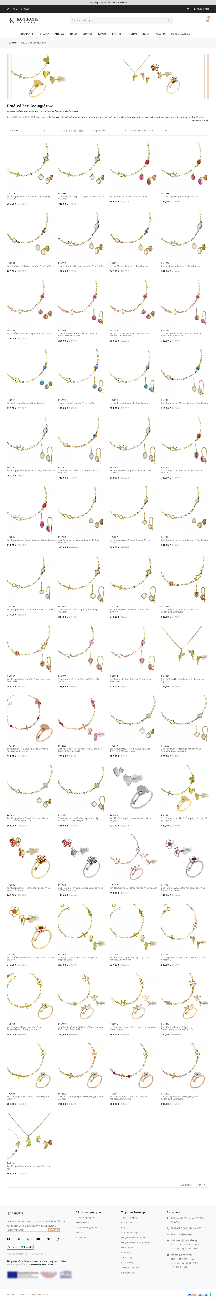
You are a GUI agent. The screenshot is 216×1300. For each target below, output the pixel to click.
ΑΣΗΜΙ (133, 33)
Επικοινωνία (127, 1222)
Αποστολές (126, 1258)
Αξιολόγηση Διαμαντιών (132, 1232)
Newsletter (81, 1237)
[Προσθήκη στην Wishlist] (50, 147)
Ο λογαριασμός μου (85, 1217)
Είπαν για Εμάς (128, 1273)
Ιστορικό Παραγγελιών (86, 1227)
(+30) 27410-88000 (192, 1228)
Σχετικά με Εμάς (129, 1217)
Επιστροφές (127, 1263)
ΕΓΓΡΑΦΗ (54, 1230)
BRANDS (88, 33)
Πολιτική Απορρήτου (17, 1254)
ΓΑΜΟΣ (102, 33)
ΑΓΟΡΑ (31, 185)
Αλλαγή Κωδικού (83, 1222)
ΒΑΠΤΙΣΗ (117, 33)
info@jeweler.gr (185, 1234)
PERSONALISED (180, 33)
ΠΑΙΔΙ (73, 33)
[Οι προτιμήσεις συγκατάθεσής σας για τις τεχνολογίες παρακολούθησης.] (211, 1295)
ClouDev (44, 1295)
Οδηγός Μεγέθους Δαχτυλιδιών (136, 1242)
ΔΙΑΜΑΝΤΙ (26, 33)
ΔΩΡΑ (145, 33)
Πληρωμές (126, 1252)
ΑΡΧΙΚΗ (13, 43)
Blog (123, 1227)
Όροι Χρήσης (127, 1247)
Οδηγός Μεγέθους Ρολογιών (134, 1237)
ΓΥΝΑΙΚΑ (43, 33)
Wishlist (79, 1232)
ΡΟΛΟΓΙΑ (160, 33)
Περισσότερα (198, 120)
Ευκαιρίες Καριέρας (17, 1264)
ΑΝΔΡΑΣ (60, 33)
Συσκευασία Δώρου (130, 1268)
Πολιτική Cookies (37, 1254)
